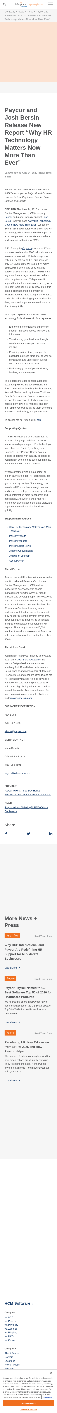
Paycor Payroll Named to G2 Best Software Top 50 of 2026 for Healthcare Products (28, 992)
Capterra (27, 248)
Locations (10, 1361)
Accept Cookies (28, 1403)
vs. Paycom (11, 1321)
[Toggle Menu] (50, 4)
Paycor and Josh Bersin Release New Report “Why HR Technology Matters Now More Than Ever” (28, 15)
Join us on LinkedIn (19, 556)
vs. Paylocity (11, 1325)
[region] (28, 1391)
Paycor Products (18, 541)
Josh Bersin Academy (28, 659)
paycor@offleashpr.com (17, 773)
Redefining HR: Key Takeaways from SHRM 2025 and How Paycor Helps (27, 1047)
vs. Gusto (10, 1340)
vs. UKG (9, 1336)
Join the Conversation (21, 551)
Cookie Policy (48, 1397)
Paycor (8, 217)
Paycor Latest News (20, 546)
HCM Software (17, 1303)
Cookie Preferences (28, 1409)
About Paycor (16, 560)
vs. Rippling (11, 1332)
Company (10, 11)
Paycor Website (17, 536)
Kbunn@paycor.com (15, 731)
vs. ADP (9, 1317)
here (39, 420)
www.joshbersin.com (20, 698)
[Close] (51, 1373)
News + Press (25, 11)
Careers (9, 1357)
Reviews (9, 1368)
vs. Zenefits (11, 1328)
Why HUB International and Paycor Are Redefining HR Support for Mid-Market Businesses (24, 951)
